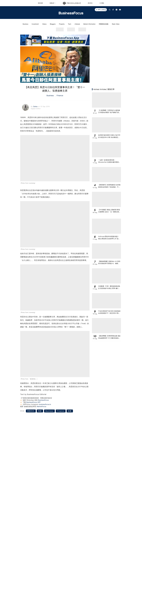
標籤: (22, 411)
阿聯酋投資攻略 (103, 24)
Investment (35, 24)
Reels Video (115, 24)
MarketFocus (41, 406)
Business (25, 24)
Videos (44, 24)
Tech (69, 24)
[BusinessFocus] (71, 13)
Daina (35, 106)
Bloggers (53, 24)
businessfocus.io (45, 404)
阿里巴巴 (30, 411)
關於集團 (40, 3)
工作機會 (101, 3)
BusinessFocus (43, 400)
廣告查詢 (90, 3)
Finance (59, 95)
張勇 (69, 411)
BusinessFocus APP (33, 402)
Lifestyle (77, 24)
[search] (110, 10)
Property (62, 24)
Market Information (89, 24)
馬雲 (40, 411)
